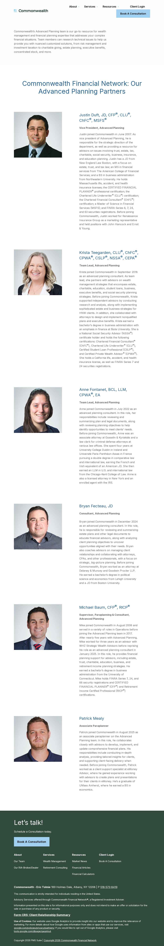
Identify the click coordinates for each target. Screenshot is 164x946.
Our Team (19, 861)
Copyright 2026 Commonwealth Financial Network (70, 940)
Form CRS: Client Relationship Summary (42, 915)
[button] (73, 6)
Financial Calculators (83, 874)
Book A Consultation (31, 841)
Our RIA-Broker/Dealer (26, 867)
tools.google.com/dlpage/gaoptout (32, 931)
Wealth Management (54, 861)
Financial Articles (81, 867)
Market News (79, 861)
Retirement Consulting (55, 867)
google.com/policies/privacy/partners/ (34, 928)
